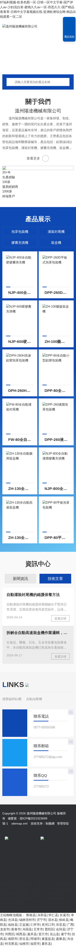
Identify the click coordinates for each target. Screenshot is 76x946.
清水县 (52, 919)
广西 (70, 924)
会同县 (60, 929)
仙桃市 (24, 943)
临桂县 (13, 924)
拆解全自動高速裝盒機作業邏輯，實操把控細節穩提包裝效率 (38, 633)
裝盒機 (56, 242)
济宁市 (41, 919)
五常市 (38, 929)
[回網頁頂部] (69, 21)
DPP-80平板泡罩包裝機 (57, 538)
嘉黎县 (60, 939)
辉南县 (31, 915)
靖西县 (21, 934)
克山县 (54, 934)
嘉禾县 (32, 934)
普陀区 (49, 929)
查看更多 (33, 158)
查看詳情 (60, 618)
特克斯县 (11, 943)
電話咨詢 (69, 36)
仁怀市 (35, 924)
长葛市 (64, 915)
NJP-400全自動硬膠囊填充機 (21, 292)
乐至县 (60, 924)
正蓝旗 (24, 924)
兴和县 (42, 915)
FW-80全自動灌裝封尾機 (21, 440)
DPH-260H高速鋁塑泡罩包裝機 (21, 390)
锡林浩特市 (27, 919)
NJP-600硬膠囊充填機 (21, 341)
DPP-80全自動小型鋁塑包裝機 (57, 390)
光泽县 (13, 919)
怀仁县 (53, 915)
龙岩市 (5, 929)
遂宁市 (65, 934)
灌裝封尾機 (56, 231)
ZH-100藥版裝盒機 (57, 341)
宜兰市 (43, 934)
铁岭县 (64, 919)
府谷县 (24, 939)
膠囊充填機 (19, 242)
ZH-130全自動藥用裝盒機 (21, 489)
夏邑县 (46, 943)
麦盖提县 (48, 939)
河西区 (9, 934)
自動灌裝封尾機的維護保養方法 (33, 595)
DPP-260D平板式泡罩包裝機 (57, 292)
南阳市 (13, 939)
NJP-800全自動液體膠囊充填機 (57, 489)
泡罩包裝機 (19, 231)
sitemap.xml (19, 823)
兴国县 (27, 929)
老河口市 (48, 924)
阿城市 (35, 939)
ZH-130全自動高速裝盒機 (21, 538)
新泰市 (16, 929)
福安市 (35, 943)
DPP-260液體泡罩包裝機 (57, 440)
